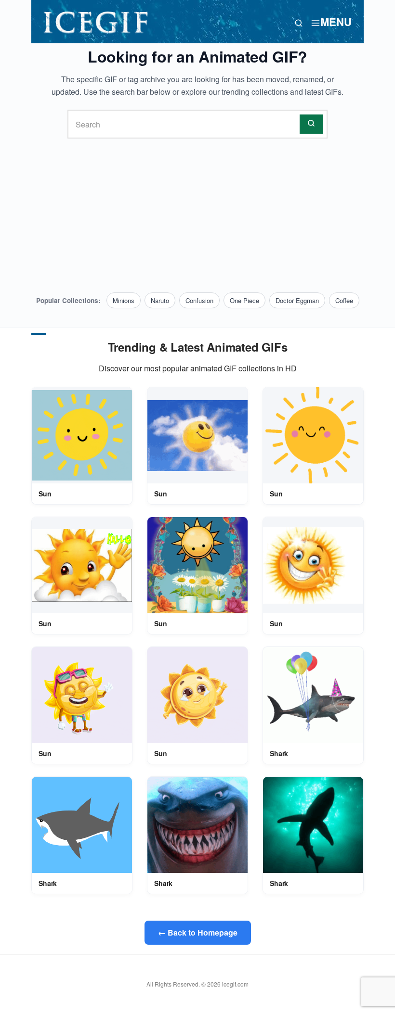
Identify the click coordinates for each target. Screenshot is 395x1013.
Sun (45, 493)
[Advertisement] (197, 215)
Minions (123, 300)
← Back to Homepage (197, 932)
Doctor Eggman (297, 300)
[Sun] (82, 435)
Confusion (199, 300)
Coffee (344, 300)
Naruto (160, 300)
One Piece (244, 300)
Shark (279, 753)
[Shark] (313, 695)
